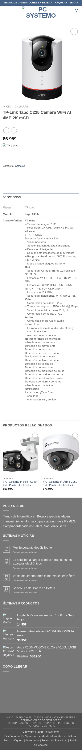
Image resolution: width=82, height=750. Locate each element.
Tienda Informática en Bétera (54, 717)
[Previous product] (14, 130)
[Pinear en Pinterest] (34, 174)
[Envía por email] (27, 174)
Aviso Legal (32, 740)
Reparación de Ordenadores (41, 720)
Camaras (21, 106)
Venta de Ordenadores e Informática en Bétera (44, 576)
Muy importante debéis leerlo (32, 547)
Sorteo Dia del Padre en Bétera (34, 588)
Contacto (48, 726)
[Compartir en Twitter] (20, 174)
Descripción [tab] (12, 197)
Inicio (7, 106)
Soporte (50, 723)
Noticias (33, 726)
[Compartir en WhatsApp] (6, 174)
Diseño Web (24, 717)
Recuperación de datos (24, 723)
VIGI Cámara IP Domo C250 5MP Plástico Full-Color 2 (60, 483)
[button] (5, 12)
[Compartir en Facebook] (13, 174)
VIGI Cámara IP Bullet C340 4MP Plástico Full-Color (20, 483)
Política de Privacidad (55, 740)
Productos (66, 723)
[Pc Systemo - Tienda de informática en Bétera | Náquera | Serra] (41, 12)
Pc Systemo (51, 731)
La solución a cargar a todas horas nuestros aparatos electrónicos (42, 561)
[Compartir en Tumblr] (41, 174)
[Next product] (6, 130)
